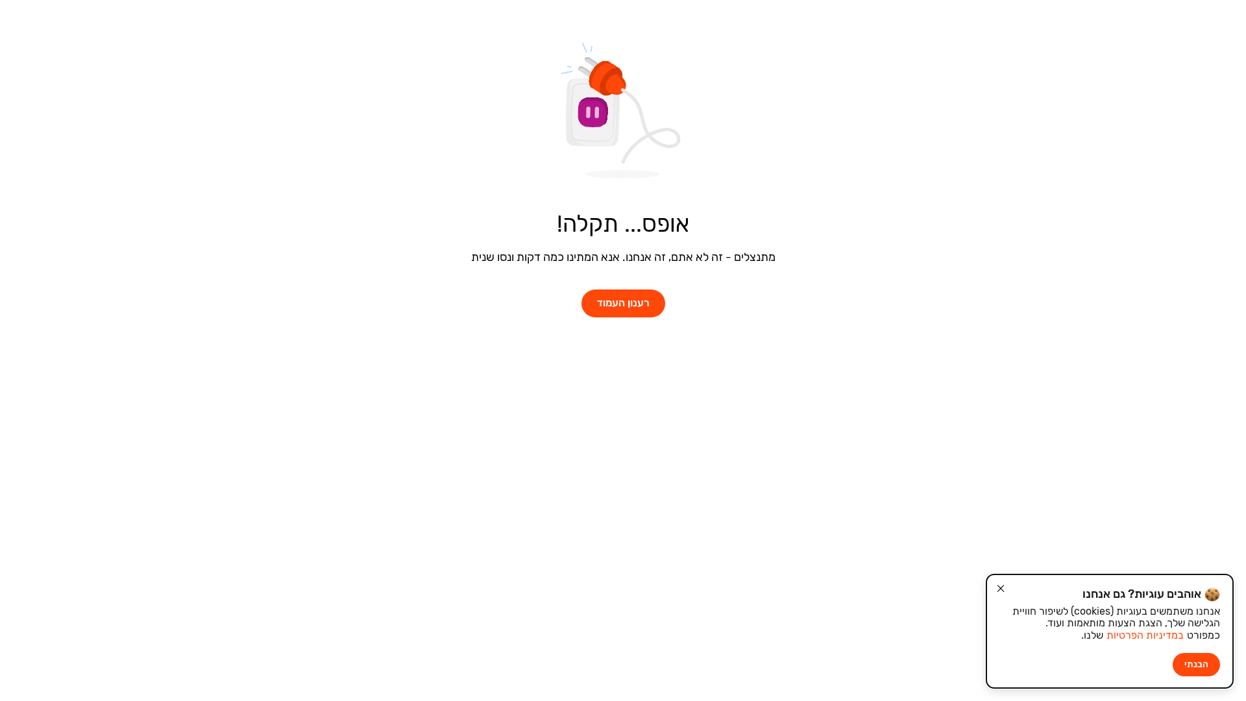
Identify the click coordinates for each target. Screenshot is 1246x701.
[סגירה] (1001, 589)
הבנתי (1196, 664)
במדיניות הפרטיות (1145, 635)
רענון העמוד (623, 303)
